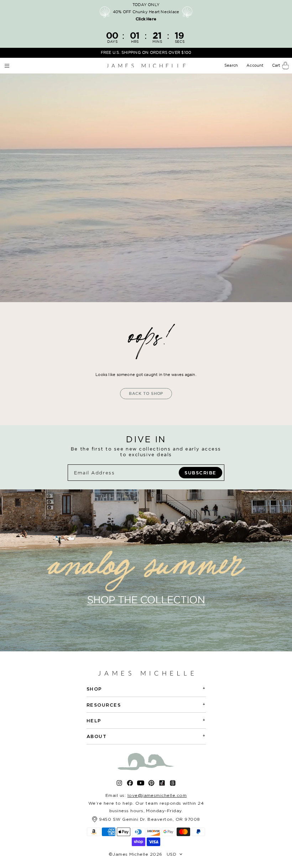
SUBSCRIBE (200, 472)
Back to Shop (146, 393)
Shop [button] (146, 688)
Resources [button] (146, 704)
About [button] (146, 736)
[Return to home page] (146, 65)
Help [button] (146, 720)
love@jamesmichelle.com (157, 795)
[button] (232, 65)
